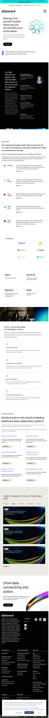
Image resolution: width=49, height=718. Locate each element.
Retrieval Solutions (21, 658)
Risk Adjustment (36, 667)
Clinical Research (37, 662)
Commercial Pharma (6, 671)
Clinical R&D (4, 669)
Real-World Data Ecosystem (23, 660)
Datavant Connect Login (29, 5)
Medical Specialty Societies (8, 681)
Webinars (35, 678)
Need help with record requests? (15, 5)
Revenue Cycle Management (8, 662)
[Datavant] (9, 11)
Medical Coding (36, 666)
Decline (39, 712)
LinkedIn (25, 625)
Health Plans (4, 653)
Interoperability (36, 689)
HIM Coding (19, 673)
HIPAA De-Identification (38, 687)
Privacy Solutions (21, 657)
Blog (34, 675)
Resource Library (37, 673)
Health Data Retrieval (22, 667)
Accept (29, 712)
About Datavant (5, 697)
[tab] (6, 504)
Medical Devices (5, 673)
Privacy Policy (29, 705)
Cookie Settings (18, 712)
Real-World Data (36, 657)
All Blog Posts (36, 655)
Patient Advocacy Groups (8, 683)
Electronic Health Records (39, 660)
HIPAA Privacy (36, 658)
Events (34, 676)
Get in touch (27, 621)
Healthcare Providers (7, 656)
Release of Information (22, 665)
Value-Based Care (6, 664)
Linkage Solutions (21, 655)
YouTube (25, 628)
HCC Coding (20, 674)
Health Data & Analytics (7, 676)
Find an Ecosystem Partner (23, 697)
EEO (43, 716)
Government (4, 680)
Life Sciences (5, 667)
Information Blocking (37, 691)
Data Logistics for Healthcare (39, 684)
